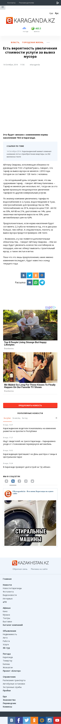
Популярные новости (30, 413)
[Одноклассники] (36, 275)
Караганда (8, 657)
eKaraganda (35, 64)
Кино (5, 611)
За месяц (16, 418)
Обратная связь (20, 569)
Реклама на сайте (39, 569)
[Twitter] (29, 275)
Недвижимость (10, 634)
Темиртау (7, 660)
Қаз (51, 13)
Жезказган (8, 667)
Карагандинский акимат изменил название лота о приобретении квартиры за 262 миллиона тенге (29, 154)
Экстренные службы (12, 687)
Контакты (11, 2)
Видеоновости (10, 595)
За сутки (7, 418)
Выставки (7, 621)
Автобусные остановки (14, 683)
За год (24, 418)
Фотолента (8, 591)
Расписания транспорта (14, 680)
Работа (6, 641)
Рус (57, 13)
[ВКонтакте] (23, 275)
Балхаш (6, 664)
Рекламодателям (26, 2)
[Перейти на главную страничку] (30, 23)
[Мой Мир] (42, 275)
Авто (5, 637)
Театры (6, 618)
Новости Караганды (12, 588)
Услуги (6, 644)
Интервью (8, 598)
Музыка (6, 614)
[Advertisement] (30, 100)
